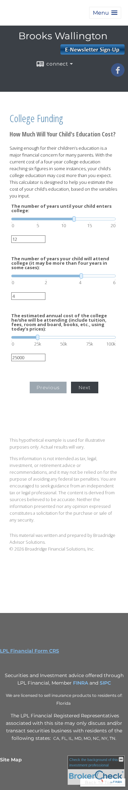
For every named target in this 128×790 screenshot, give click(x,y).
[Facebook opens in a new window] (118, 74)
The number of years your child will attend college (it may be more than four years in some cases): (60, 263)
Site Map (11, 760)
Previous (48, 387)
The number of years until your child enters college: (61, 208)
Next (85, 387)
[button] (105, 13)
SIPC (105, 683)
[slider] (63, 219)
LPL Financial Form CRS (29, 651)
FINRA (80, 683)
